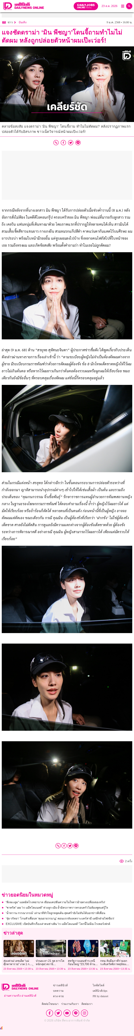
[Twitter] (70, 845)
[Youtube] (67, 1013)
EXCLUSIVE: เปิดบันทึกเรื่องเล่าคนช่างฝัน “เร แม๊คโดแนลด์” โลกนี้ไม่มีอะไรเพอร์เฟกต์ (58, 923)
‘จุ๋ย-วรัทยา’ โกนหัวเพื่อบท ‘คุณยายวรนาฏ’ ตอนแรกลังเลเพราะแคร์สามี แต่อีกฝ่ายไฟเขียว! (60, 918)
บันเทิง (23, 22)
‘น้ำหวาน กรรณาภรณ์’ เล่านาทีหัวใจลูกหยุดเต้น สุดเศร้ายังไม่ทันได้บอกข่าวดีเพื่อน (55, 913)
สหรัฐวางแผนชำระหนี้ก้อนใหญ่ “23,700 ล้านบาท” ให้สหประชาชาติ (81, 964)
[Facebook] (64, 845)
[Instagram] (84, 1013)
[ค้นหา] (129, 6)
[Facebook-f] (49, 1013)
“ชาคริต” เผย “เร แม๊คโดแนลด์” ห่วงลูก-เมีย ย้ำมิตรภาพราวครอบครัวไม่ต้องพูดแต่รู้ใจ (57, 907)
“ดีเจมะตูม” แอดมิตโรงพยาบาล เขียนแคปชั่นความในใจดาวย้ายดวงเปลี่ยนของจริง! (55, 902)
